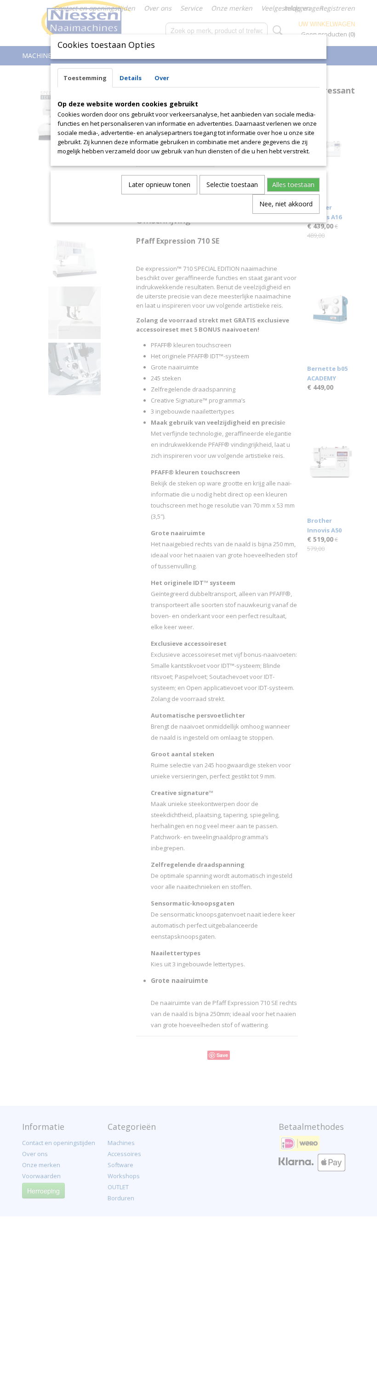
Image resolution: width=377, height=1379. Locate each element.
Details (131, 78)
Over (161, 78)
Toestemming (85, 78)
